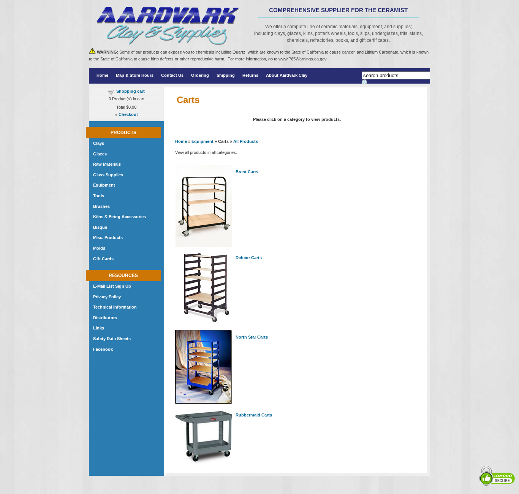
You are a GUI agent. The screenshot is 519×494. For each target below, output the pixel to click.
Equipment (202, 141)
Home (102, 75)
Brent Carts (247, 171)
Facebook (103, 349)
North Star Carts (252, 337)
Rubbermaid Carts (254, 415)
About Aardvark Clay (286, 75)
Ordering (200, 75)
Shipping (226, 75)
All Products (245, 141)
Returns (250, 75)
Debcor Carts (249, 257)
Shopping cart (130, 91)
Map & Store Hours (134, 75)
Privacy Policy (107, 296)
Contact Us (172, 75)
